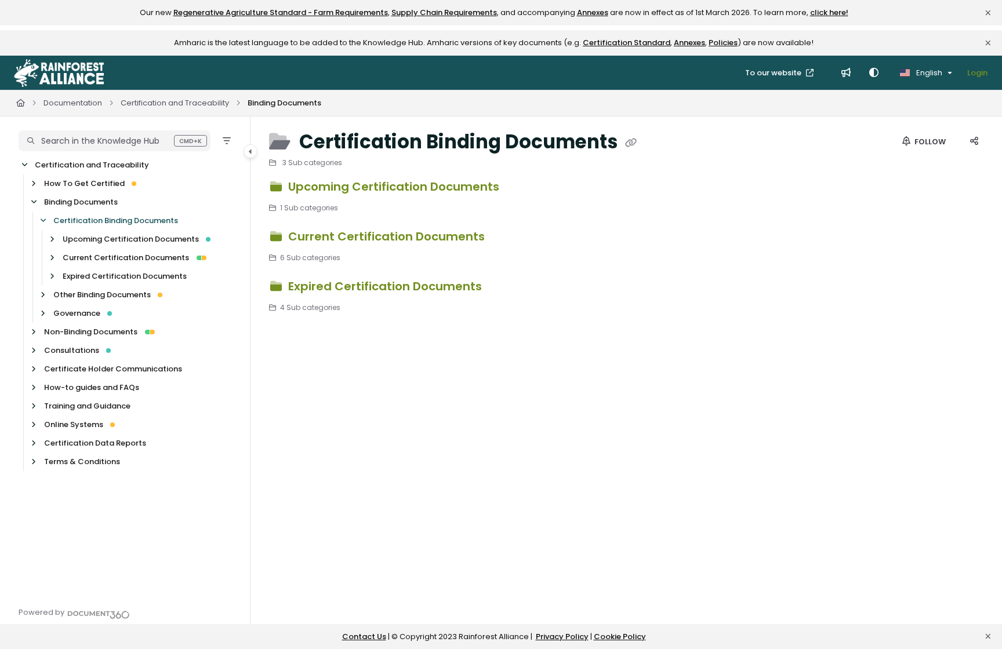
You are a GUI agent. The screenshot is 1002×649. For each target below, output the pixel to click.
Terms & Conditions (82, 461)
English (928, 72)
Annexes (592, 12)
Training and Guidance (87, 405)
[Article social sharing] (974, 142)
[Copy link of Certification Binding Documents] (631, 143)
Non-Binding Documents (90, 331)
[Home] (59, 73)
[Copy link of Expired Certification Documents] (503, 288)
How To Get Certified (84, 183)
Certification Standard (626, 42)
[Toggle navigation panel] (250, 151)
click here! (829, 12)
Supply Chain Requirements (444, 12)
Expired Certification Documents (125, 276)
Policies (723, 42)
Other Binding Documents (102, 294)
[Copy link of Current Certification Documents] (506, 238)
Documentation (72, 102)
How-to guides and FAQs (91, 387)
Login (977, 72)
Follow (929, 141)
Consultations (71, 350)
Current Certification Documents (126, 257)
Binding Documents (284, 102)
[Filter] (227, 141)
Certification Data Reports (95, 443)
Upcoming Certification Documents (131, 239)
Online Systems (73, 424)
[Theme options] (874, 73)
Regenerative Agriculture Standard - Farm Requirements (280, 12)
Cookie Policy (620, 636)
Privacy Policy (562, 636)
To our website (774, 72)
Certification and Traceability (175, 102)
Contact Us (364, 636)
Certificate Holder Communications (113, 368)
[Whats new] (846, 73)
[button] (114, 140)
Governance (76, 313)
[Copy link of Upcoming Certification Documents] (520, 188)
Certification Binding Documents (115, 220)
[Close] (988, 13)
